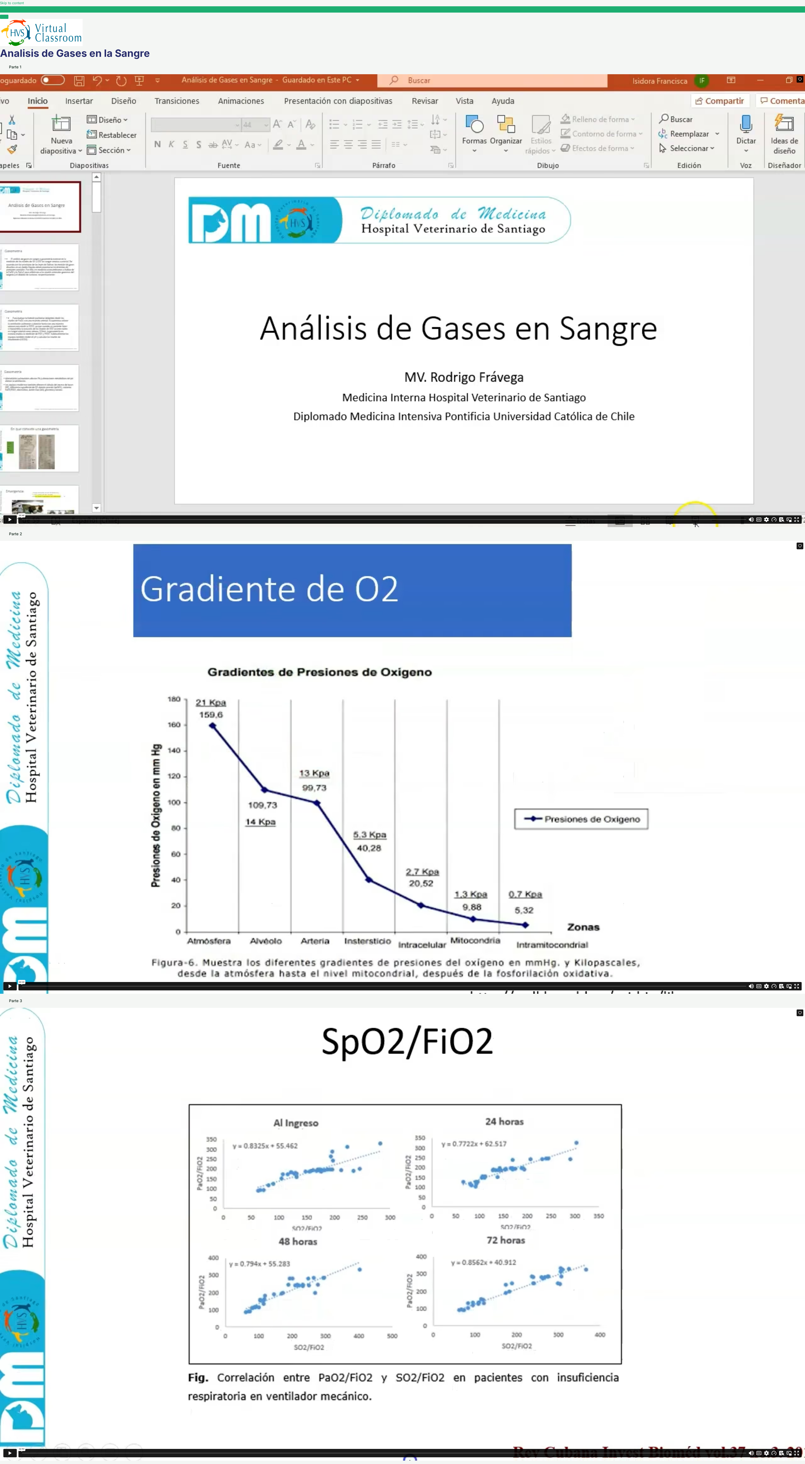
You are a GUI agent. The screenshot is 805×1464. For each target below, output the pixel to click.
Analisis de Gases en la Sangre (33, 9)
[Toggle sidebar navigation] (4, 10)
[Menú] (4, 17)
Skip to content (12, 3)
